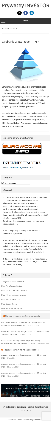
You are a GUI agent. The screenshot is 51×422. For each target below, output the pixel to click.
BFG (45, 116)
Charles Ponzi (7, 120)
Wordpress (37, 420)
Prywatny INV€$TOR (25, 5)
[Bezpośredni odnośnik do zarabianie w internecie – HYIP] (25, 81)
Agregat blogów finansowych (12, 282)
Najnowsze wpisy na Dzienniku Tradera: (22, 350)
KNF (3, 123)
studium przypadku (38, 113)
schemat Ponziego (15, 126)
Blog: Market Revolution (10, 299)
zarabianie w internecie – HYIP (20, 41)
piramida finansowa (40, 123)
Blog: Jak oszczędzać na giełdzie (14, 290)
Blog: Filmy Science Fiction (11, 286)
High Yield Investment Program (26, 120)
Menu (25, 21)
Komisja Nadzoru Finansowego (19, 123)
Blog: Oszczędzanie (9, 304)
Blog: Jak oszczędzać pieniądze (13, 295)
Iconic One (12, 420)
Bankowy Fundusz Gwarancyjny (30, 116)
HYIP (42, 120)
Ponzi (4, 126)
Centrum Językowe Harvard (12, 308)
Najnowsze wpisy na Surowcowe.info (22, 316)
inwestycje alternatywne (20, 113)
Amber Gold (11, 116)
